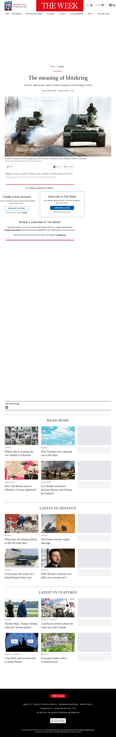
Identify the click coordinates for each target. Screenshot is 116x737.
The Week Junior (103, 14)
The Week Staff (50, 91)
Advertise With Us (63, 708)
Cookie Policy (46, 708)
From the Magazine (76, 14)
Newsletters (51, 14)
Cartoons (62, 14)
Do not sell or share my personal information (58, 712)
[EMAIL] (7, 407)
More (90, 14)
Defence (61, 66)
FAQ (74, 708)
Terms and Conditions (68, 704)
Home (53, 66)
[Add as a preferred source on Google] (58, 720)
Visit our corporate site (86, 730)
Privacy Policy (86, 704)
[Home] (7, 14)
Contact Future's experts (45, 704)
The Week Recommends (34, 14)
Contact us (61, 235)
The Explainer (17, 14)
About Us (27, 704)
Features (57, 71)
